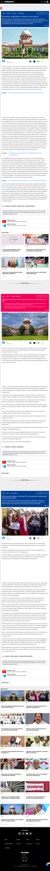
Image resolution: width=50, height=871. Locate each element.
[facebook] (30, 61)
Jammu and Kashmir (14, 656)
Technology (29, 843)
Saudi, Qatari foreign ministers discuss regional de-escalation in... (12, 273)
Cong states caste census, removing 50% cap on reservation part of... (36, 774)
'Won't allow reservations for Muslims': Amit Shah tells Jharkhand (11, 774)
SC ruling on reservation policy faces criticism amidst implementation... (35, 797)
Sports (37, 839)
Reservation (14, 206)
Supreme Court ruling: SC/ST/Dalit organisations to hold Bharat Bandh (10, 797)
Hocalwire (34, 866)
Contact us (24, 855)
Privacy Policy (24, 856)
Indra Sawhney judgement (30, 206)
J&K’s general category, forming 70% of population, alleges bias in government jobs (25, 154)
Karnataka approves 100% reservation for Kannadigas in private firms (37, 820)
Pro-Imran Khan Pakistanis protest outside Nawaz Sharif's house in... (11, 250)
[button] (2, 2)
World (27, 839)
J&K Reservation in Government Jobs (25, 656)
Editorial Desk (10, 62)
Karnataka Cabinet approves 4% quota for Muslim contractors (37, 752)
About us (24, 854)
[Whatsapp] (38, 61)
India (27, 246)
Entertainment (9, 843)
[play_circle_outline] (13, 239)
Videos (3, 246)
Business (7, 848)
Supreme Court (7, 206)
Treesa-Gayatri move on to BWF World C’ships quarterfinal (36, 273)
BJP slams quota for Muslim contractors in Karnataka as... (12, 752)
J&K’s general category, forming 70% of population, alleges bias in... (36, 706)
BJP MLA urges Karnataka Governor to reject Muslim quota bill (36, 729)
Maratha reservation (20, 206)
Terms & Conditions (24, 858)
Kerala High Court (20, 446)
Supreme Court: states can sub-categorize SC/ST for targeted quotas (12, 820)
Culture (38, 843)
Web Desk (9, 343)
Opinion (18, 839)
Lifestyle (18, 843)
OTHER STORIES (5, 232)
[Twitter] (34, 61)
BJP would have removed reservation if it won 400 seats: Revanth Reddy (27, 180)
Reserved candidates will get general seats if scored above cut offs (26, 92)
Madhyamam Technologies (23, 866)
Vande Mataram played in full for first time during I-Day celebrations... (36, 250)
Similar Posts (4, 689)
